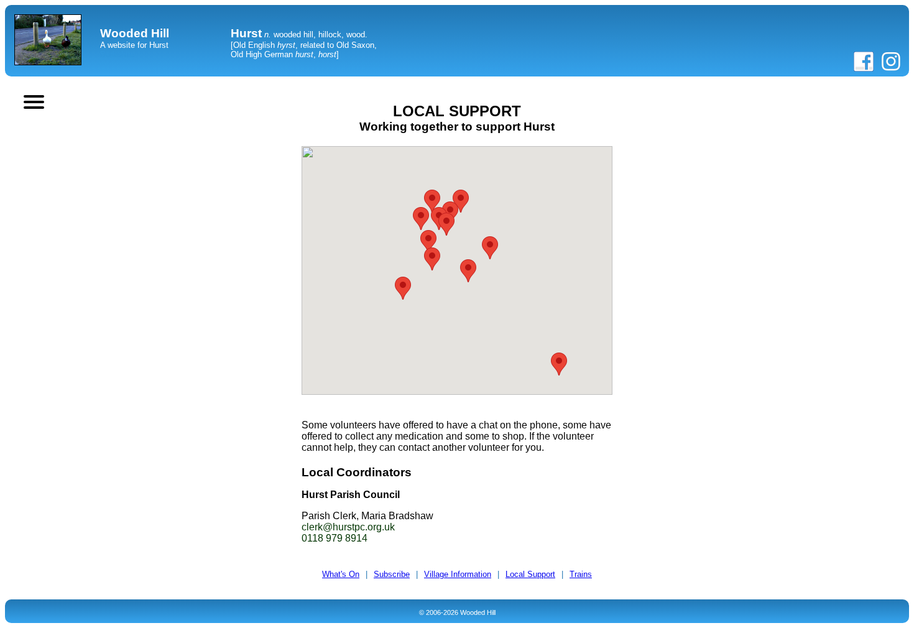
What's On (340, 574)
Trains (581, 574)
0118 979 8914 (334, 538)
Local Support (530, 574)
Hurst (246, 33)
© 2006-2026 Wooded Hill (457, 612)
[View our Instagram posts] (891, 68)
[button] (403, 288)
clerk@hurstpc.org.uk (348, 527)
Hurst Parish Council (351, 494)
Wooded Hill (134, 33)
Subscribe (392, 574)
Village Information (457, 574)
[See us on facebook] (864, 68)
